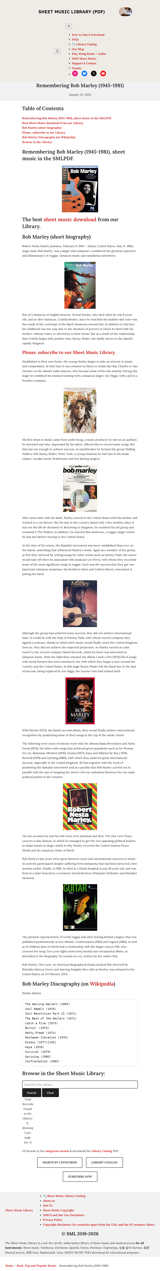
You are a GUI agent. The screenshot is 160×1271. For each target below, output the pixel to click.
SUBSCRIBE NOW (80, 1176)
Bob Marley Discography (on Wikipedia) (48, 137)
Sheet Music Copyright (58, 1210)
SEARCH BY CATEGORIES (59, 1162)
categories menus (57, 1151)
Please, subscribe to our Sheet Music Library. (69, 352)
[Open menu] (57, 51)
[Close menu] (69, 26)
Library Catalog (101, 1151)
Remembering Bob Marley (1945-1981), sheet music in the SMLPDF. (67, 118)
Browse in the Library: (37, 142)
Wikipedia (102, 984)
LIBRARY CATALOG (104, 1162)
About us (49, 1201)
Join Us (47, 1205)
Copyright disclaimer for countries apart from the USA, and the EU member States (99, 1224)
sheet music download (70, 219)
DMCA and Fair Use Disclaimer (64, 1215)
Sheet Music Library (19, 1210)
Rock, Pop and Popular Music (36, 1265)
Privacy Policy (52, 1220)
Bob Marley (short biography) (41, 127)
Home (9, 1265)
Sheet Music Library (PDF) (71, 11)
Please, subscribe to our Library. (44, 132)
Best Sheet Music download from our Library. (53, 123)
